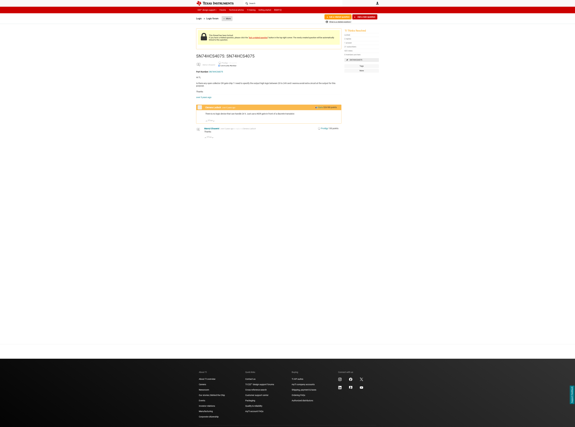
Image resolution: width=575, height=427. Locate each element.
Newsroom (204, 390)
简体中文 (278, 10)
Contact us (250, 379)
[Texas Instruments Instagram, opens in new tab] (340, 380)
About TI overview (207, 379)
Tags (362, 66)
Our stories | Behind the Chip (212, 395)
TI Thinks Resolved (355, 30)
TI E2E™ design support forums (259, 384)
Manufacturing (206, 411)
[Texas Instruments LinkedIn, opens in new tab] (340, 388)
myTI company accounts (303, 384)
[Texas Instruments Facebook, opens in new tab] (350, 380)
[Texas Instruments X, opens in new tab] (361, 380)
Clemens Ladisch (213, 107)
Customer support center (256, 395)
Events (202, 400)
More (228, 18)
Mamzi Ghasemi (208, 65)
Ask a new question (366, 17)
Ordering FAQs (298, 395)
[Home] (217, 3)
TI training (251, 10)
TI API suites (297, 379)
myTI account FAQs (254, 411)
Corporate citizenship (209, 416)
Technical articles (236, 10)
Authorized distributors (302, 400)
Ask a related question (339, 17)
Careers (202, 384)
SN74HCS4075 (356, 60)
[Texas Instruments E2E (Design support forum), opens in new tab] (350, 388)
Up (206, 121)
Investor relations (207, 406)
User (377, 3)
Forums (223, 10)
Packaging (250, 400)
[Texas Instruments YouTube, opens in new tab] (361, 388)
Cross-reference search (256, 390)
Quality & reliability (253, 406)
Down (213, 121)
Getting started (264, 10)
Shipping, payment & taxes (304, 390)
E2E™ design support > (207, 10)
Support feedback (572, 395)
